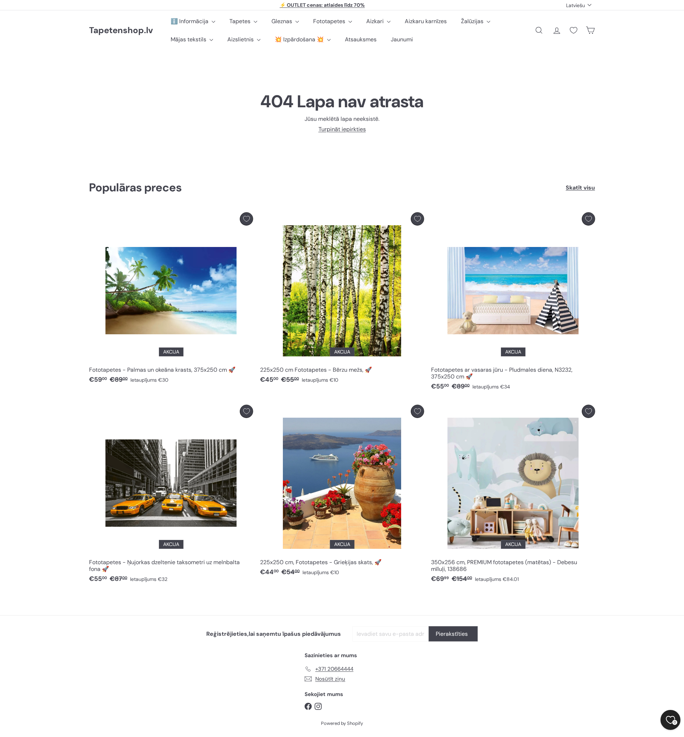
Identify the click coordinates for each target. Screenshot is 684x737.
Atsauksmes (361, 39)
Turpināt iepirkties (342, 129)
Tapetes (240, 21)
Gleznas (282, 21)
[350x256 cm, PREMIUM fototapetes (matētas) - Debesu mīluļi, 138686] (513, 495)
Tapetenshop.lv (121, 30)
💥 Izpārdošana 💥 (300, 39)
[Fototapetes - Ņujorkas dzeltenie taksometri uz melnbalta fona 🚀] (171, 495)
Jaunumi (402, 39)
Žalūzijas (473, 21)
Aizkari (375, 21)
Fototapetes (330, 21)
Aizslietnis (241, 39)
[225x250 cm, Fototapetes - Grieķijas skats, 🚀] (342, 492)
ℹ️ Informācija (190, 21)
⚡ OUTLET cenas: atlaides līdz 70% (322, 5)
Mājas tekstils (189, 39)
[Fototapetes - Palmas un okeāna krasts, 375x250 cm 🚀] (171, 300)
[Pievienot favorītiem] (246, 219)
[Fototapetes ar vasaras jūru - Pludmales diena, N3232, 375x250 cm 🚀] (513, 303)
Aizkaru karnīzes (426, 21)
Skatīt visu (580, 187)
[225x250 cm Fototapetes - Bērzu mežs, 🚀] (342, 300)
